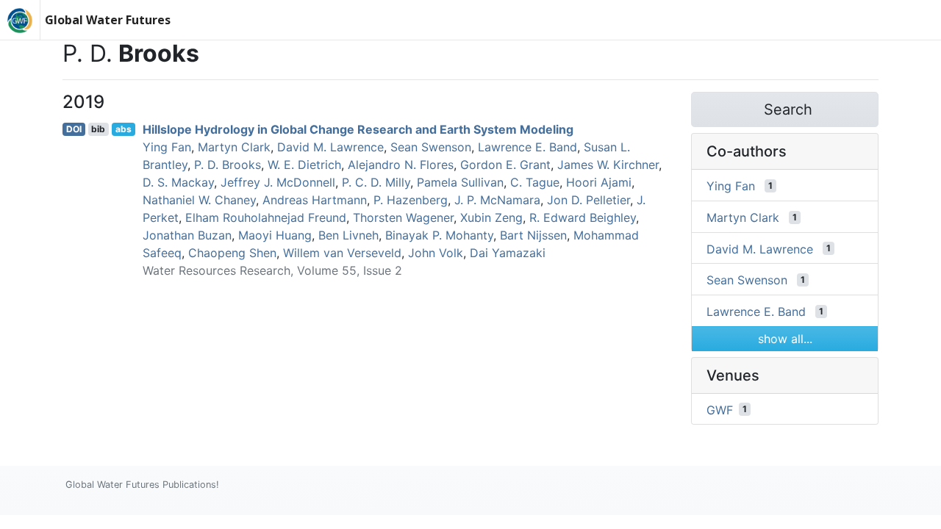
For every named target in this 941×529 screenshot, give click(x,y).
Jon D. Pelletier (588, 199)
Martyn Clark (234, 147)
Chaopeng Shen (232, 252)
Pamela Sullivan (460, 182)
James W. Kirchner (608, 164)
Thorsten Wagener (403, 217)
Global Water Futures (108, 20)
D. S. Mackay (178, 182)
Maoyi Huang (275, 235)
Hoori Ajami (598, 182)
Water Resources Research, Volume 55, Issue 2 (272, 270)
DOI (74, 128)
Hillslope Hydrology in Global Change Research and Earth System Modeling (358, 129)
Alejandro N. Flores (401, 164)
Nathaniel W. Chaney (199, 199)
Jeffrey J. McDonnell (278, 182)
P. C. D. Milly (376, 182)
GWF (719, 409)
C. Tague (534, 182)
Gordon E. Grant (505, 164)
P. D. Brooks (227, 164)
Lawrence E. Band (527, 147)
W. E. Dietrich (304, 164)
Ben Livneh (348, 235)
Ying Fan (167, 147)
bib (98, 128)
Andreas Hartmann (314, 199)
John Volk (435, 252)
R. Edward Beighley (582, 217)
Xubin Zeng (491, 217)
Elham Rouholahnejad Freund (265, 217)
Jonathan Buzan (187, 235)
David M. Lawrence (330, 147)
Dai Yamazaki (507, 252)
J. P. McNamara (497, 199)
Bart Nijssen (533, 235)
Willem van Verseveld (342, 252)
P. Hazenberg (410, 199)
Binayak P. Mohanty (439, 235)
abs (123, 128)
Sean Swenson (430, 147)
